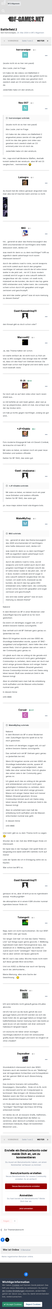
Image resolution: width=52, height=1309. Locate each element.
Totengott (23, 917)
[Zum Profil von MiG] (25, 233)
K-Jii (22, 380)
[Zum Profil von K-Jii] (25, 385)
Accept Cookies (14, 1304)
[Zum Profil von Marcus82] (25, 342)
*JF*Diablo (23, 428)
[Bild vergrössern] (30, 164)
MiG (23, 228)
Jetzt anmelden (26, 1208)
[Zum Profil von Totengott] (25, 922)
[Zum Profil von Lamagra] (25, 182)
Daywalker (23, 1053)
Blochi (23, 990)
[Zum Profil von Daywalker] (25, 1059)
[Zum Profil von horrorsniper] (25, 55)
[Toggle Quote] (7, 118)
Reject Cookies (33, 1304)
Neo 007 (23, 102)
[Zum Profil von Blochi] (25, 995)
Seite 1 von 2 (28, 41)
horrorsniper (10, 32)
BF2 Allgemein (37, 32)
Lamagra (23, 177)
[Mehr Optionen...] (46, 55)
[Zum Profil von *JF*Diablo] (25, 434)
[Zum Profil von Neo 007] (25, 108)
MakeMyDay (23, 518)
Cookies (15, 1285)
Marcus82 (23, 337)
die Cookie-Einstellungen (13, 1291)
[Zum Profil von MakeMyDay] (25, 523)
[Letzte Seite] (48, 41)
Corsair (22, 709)
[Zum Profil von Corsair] (25, 715)
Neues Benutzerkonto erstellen (26, 1186)
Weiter (40, 41)
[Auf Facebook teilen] (3, 1240)
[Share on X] (7, 1240)
